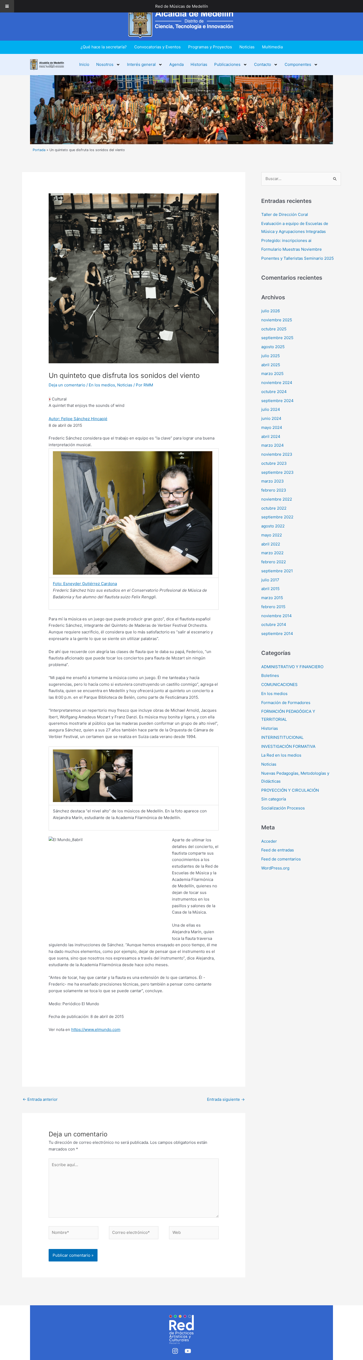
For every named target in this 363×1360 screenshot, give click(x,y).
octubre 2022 (273, 508)
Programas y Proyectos (210, 46)
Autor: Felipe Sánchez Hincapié (78, 418)
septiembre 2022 (277, 516)
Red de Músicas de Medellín (181, 6)
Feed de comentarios (281, 859)
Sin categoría (273, 798)
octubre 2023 (274, 463)
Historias (199, 64)
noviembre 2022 (276, 499)
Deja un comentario (67, 384)
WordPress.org (275, 868)
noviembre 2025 (276, 319)
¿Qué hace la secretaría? (104, 46)
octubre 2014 (273, 624)
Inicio (84, 64)
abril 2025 (270, 364)
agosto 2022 (273, 525)
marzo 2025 (272, 373)
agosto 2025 (273, 346)
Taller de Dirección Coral (284, 214)
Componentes (298, 64)
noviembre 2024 (276, 382)
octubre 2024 (274, 391)
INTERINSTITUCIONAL (282, 737)
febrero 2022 (273, 561)
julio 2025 (270, 355)
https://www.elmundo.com (95, 1029)
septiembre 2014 (277, 633)
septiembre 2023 (277, 472)
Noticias (247, 46)
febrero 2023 (273, 490)
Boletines (270, 675)
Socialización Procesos (283, 808)
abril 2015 (270, 588)
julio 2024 (270, 409)
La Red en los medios (281, 755)
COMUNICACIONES (279, 684)
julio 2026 (270, 310)
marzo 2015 (272, 597)
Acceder (269, 841)
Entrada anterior (40, 1099)
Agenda (176, 64)
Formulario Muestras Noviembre (291, 249)
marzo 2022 (272, 552)
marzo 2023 (272, 481)
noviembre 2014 (276, 615)
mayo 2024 (271, 427)
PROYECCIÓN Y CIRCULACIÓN (290, 790)
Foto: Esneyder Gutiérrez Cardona (85, 583)
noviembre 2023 (276, 454)
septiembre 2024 (277, 400)
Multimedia (272, 46)
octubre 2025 (273, 328)
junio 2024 (271, 418)
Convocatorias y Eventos (157, 46)
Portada (39, 150)
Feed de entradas (277, 849)
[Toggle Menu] (7, 6)
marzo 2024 (272, 445)
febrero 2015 (273, 606)
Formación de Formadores (285, 702)
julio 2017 (270, 579)
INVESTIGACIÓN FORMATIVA (288, 746)
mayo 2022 (271, 535)
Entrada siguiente (226, 1099)
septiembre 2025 (277, 337)
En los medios (102, 384)
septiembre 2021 (277, 570)
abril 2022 (270, 544)
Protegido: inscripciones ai (286, 240)
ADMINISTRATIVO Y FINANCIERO (292, 666)
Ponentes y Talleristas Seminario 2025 (297, 258)
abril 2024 (270, 436)
